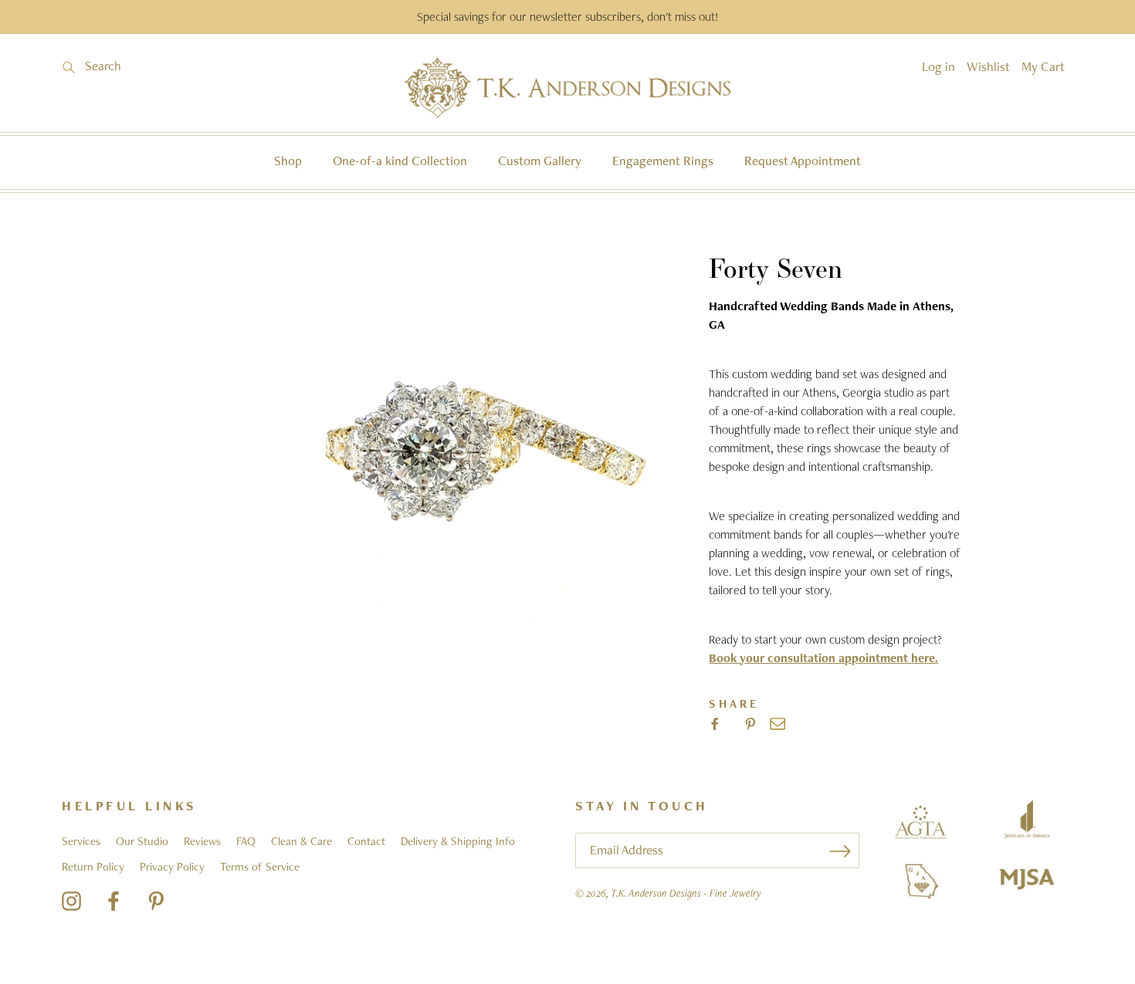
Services (81, 841)
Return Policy (93, 866)
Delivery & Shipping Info (458, 841)
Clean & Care (301, 841)
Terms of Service (260, 866)
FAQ (246, 841)
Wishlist (988, 66)
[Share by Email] (777, 724)
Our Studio (142, 841)
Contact (366, 841)
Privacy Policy (172, 866)
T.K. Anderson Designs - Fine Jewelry (686, 893)
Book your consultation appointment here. (823, 658)
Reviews (202, 841)
